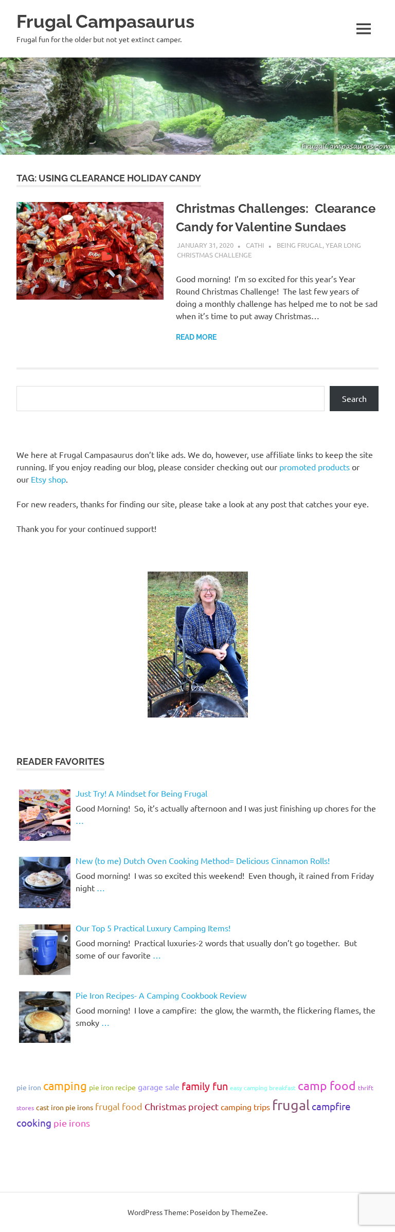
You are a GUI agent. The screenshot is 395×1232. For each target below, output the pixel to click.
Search (354, 398)
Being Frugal (299, 245)
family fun (205, 1085)
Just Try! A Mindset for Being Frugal (141, 793)
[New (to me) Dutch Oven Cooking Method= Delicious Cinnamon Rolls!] (44, 882)
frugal (291, 1104)
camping (65, 1085)
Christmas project (182, 1106)
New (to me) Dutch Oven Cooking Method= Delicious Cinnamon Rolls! (203, 860)
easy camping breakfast (263, 1087)
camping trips (245, 1106)
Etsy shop (48, 479)
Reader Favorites (60, 761)
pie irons (71, 1122)
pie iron (28, 1087)
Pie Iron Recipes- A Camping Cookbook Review (161, 995)
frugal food (118, 1106)
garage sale (158, 1086)
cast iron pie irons (64, 1107)
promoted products (314, 467)
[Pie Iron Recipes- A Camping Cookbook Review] (44, 1017)
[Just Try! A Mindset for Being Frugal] (44, 815)
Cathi (255, 245)
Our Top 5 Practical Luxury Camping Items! (153, 928)
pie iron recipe (112, 1087)
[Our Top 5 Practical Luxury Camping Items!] (44, 950)
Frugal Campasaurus (105, 21)
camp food (327, 1085)
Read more (196, 337)
